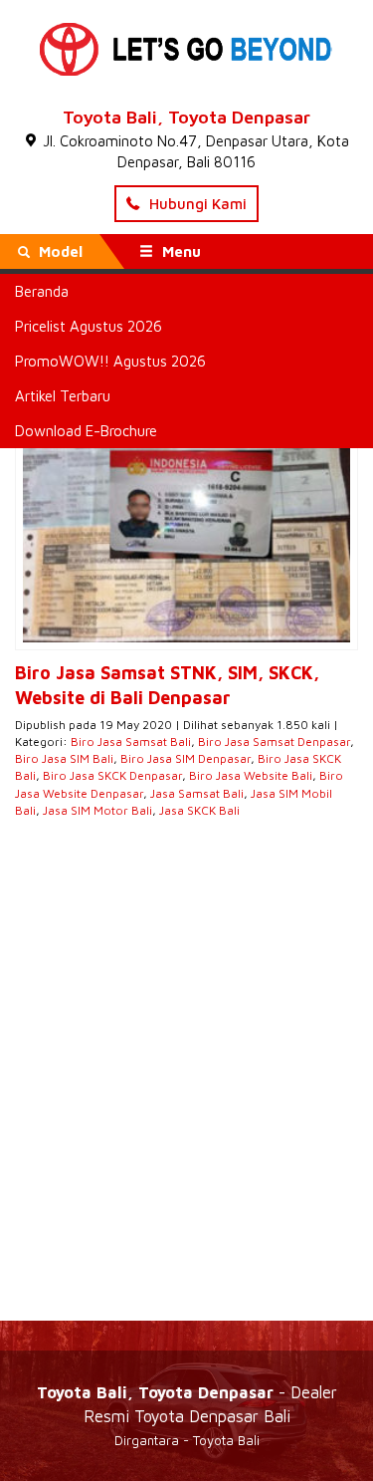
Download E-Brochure (86, 430)
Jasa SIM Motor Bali (97, 810)
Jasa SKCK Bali (199, 810)
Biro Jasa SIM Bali (64, 758)
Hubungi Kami (196, 203)
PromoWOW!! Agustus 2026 (110, 361)
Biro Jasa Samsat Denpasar (274, 741)
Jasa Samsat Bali (197, 793)
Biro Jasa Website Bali (250, 775)
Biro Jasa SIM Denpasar (185, 758)
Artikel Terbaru (62, 395)
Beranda (42, 291)
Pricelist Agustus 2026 (88, 326)
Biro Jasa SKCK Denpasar (112, 775)
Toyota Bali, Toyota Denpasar (186, 117)
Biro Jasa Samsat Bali (131, 741)
